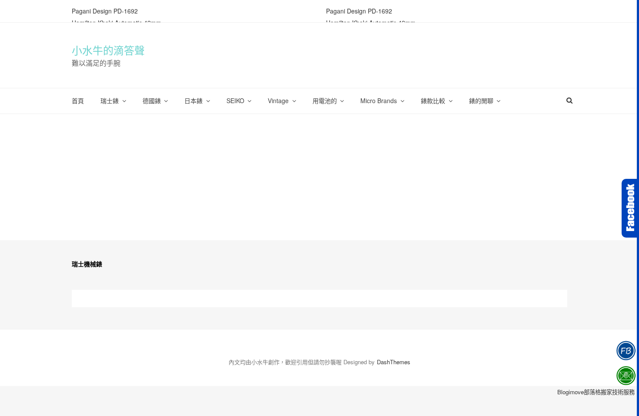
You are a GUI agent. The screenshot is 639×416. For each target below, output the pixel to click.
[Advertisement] (319, 179)
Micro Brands (378, 100)
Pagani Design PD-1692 (105, 11)
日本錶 (193, 100)
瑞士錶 (109, 100)
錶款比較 (433, 100)
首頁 (78, 100)
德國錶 (152, 100)
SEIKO (235, 100)
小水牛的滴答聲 (108, 51)
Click (630, 208)
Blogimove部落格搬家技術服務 (596, 392)
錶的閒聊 (481, 100)
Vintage (278, 100)
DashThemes (393, 362)
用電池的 (325, 100)
